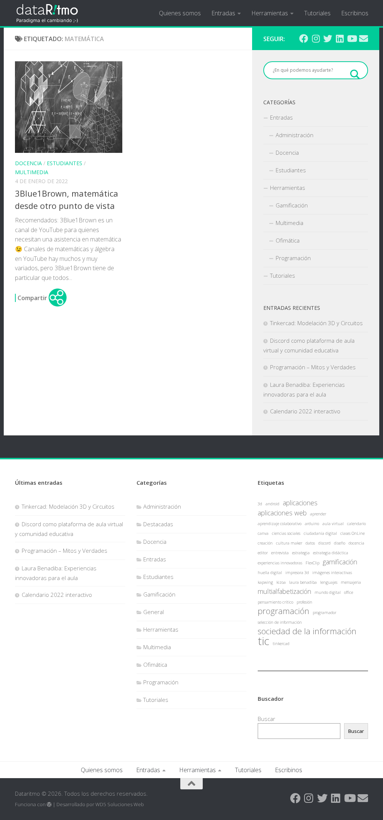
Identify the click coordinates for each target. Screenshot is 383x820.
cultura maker (289, 543)
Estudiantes (64, 163)
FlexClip (312, 562)
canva (263, 533)
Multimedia (31, 172)
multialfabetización (284, 591)
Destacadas (158, 524)
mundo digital (328, 592)
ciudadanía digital (320, 533)
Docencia (28, 163)
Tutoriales (317, 13)
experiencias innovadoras (280, 562)
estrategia (301, 552)
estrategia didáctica (330, 552)
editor (263, 552)
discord (324, 543)
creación (265, 543)
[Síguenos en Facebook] (303, 38)
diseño (339, 543)
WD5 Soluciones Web (119, 804)
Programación (293, 258)
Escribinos (354, 13)
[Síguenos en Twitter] (327, 38)
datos (310, 543)
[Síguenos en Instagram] (315, 38)
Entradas (223, 13)
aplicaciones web (282, 512)
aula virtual (333, 523)
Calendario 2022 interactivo (305, 411)
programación (283, 611)
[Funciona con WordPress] (49, 804)
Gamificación (292, 205)
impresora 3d (297, 572)
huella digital (270, 572)
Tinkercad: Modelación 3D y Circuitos (316, 323)
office (348, 592)
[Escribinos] (363, 38)
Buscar (266, 718)
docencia (356, 543)
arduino (312, 523)
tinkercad (281, 643)
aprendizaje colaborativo (279, 523)
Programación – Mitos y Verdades (313, 367)
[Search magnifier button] (355, 74)
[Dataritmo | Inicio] (47, 13)
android (272, 503)
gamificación (340, 561)
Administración (294, 135)
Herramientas (269, 13)
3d (260, 503)
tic (263, 640)
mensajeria (351, 582)
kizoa (281, 582)
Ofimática (288, 240)
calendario (356, 523)
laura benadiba (303, 582)
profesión (304, 602)
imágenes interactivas (332, 572)
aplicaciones (300, 502)
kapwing (265, 582)
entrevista (280, 552)
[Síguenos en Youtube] (351, 38)
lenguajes (328, 582)
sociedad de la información (307, 631)
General (153, 612)
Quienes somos (180, 13)
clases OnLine (352, 533)
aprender (318, 514)
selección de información (280, 622)
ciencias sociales (286, 533)
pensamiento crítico (275, 602)
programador (324, 612)
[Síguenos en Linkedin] (339, 38)
